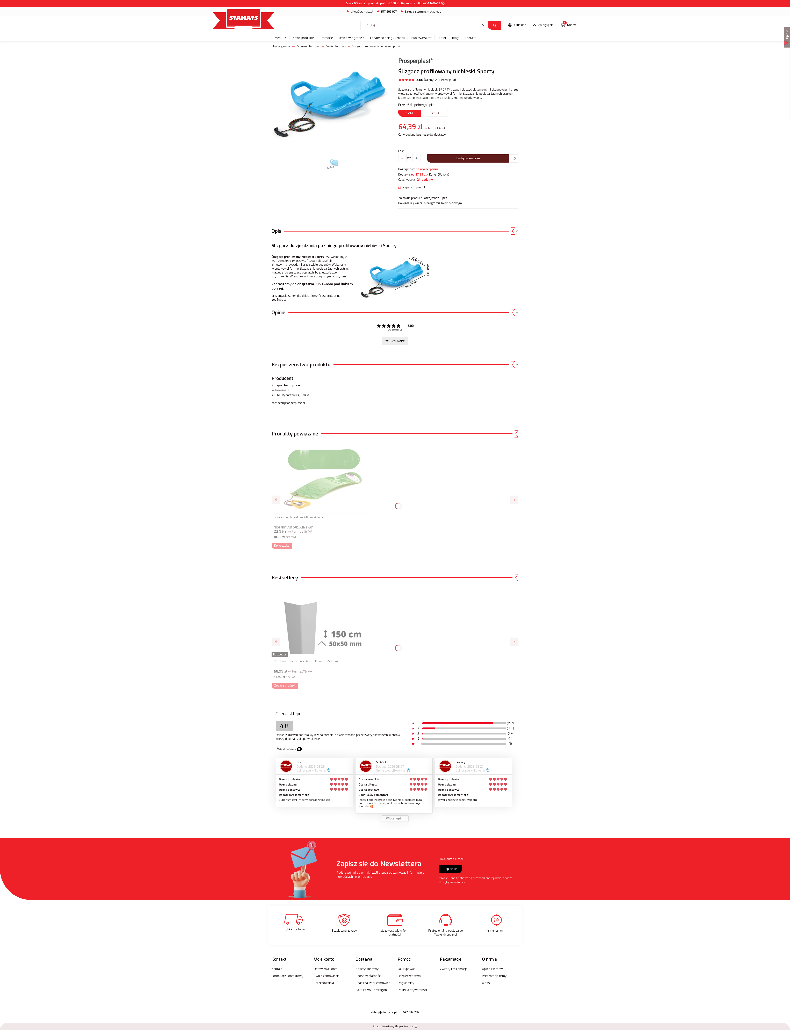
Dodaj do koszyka (468, 158)
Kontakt (470, 38)
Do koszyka (281, 546)
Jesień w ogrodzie (351, 38)
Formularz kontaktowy (287, 976)
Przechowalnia (324, 983)
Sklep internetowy (393, 1026)
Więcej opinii (395, 819)
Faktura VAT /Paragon (371, 990)
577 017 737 (411, 1012)
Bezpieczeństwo (409, 976)
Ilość (401, 151)
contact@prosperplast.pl (288, 403)
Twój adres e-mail (451, 859)
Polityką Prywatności (452, 882)
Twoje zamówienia (326, 976)
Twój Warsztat (421, 38)
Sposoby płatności (368, 976)
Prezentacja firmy (494, 976)
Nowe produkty (303, 38)
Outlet (442, 38)
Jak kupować (406, 969)
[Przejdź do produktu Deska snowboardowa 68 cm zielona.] (323, 477)
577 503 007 (389, 11)
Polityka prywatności (412, 990)
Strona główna (281, 46)
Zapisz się (450, 869)
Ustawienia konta (326, 969)
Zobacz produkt (285, 686)
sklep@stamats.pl (362, 11)
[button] (494, 25)
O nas (486, 983)
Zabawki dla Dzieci (308, 46)
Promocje (326, 38)
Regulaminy (406, 983)
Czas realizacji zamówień (373, 983)
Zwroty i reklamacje (453, 969)
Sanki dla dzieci (336, 46)
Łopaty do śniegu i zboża (387, 38)
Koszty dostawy (367, 969)
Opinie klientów (492, 969)
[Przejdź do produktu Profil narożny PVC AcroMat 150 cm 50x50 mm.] (323, 621)
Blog (455, 38)
